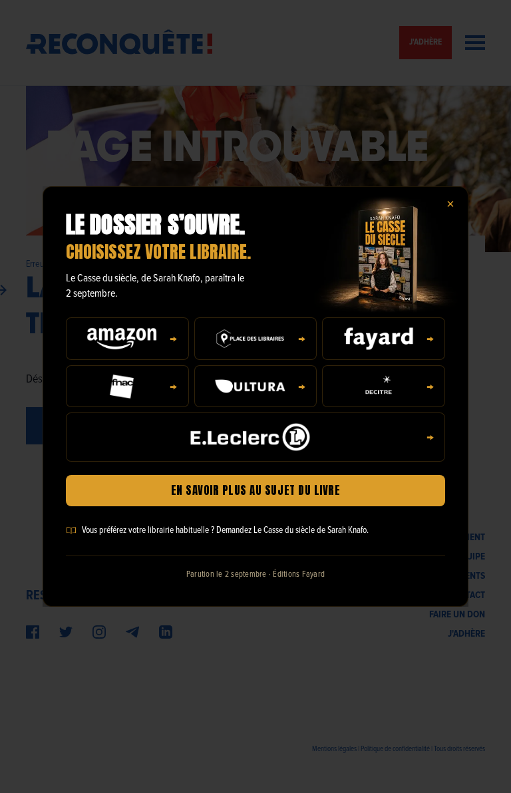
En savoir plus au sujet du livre (255, 490)
